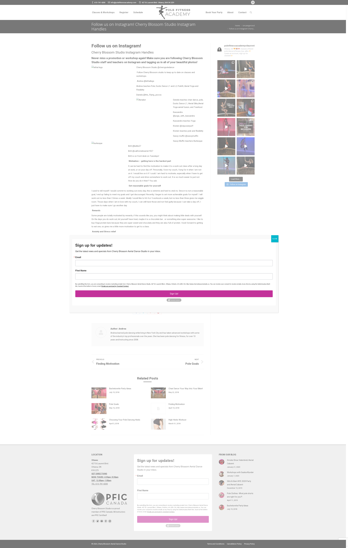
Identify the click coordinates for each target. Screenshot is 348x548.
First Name (80, 270)
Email (78, 257)
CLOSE (274, 239)
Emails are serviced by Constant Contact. (115, 286)
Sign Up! (174, 294)
